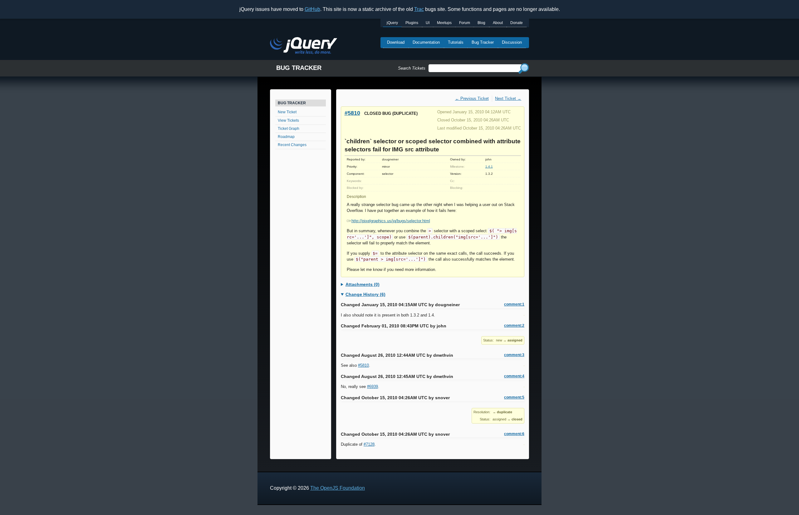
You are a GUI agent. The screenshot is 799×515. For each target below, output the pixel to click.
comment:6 (514, 434)
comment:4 (514, 376)
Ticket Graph (288, 128)
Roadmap (286, 137)
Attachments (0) (363, 284)
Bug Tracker (483, 42)
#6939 (372, 386)
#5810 (352, 113)
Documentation (426, 42)
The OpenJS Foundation (337, 488)
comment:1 (514, 304)
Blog (481, 23)
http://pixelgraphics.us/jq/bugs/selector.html (390, 220)
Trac (419, 9)
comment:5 (514, 397)
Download (395, 42)
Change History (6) (365, 294)
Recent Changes (292, 145)
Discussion (512, 42)
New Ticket (287, 112)
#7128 (369, 444)
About (498, 23)
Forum (464, 23)
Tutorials (455, 42)
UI (427, 23)
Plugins (411, 23)
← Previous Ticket (472, 98)
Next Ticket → (508, 98)
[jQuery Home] (303, 46)
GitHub (312, 9)
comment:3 (514, 355)
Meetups (444, 23)
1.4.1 (489, 166)
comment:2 (514, 325)
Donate (516, 23)
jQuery (392, 23)
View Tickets (288, 120)
